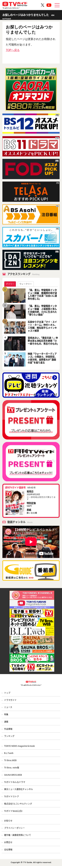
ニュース (8, 707)
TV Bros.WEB (10, 760)
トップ (7, 692)
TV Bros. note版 (11, 767)
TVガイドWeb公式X (13, 810)
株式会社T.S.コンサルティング (18, 803)
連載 (6, 721)
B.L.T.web (8, 752)
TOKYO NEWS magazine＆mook (19, 745)
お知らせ (8, 820)
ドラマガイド (10, 699)
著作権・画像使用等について (17, 834)
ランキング (9, 735)
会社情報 (8, 849)
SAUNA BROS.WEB (13, 774)
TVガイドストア (11, 796)
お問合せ (8, 842)
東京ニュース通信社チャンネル (18, 789)
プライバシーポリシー (14, 827)
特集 (6, 714)
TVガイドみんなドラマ (14, 782)
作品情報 (8, 728)
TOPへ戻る (13, 50)
